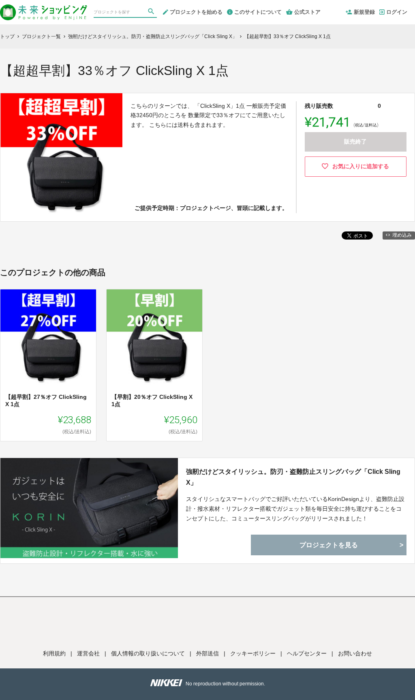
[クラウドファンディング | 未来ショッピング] (43, 9)
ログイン (396, 12)
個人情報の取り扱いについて (148, 653)
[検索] (152, 12)
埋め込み (402, 235)
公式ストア (307, 12)
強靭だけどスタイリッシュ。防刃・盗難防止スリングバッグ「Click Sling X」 (293, 477)
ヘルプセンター (307, 653)
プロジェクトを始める (196, 12)
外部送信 (207, 653)
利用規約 (54, 653)
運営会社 (88, 653)
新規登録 (364, 12)
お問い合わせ (355, 653)
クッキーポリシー (253, 653)
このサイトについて (258, 12)
